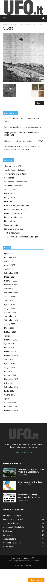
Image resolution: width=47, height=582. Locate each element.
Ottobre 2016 (10, 383)
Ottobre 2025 (10, 261)
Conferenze (9, 178)
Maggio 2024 (9, 277)
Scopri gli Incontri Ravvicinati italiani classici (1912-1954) (21, 133)
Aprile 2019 (9, 336)
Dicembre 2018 (10, 340)
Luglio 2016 (9, 391)
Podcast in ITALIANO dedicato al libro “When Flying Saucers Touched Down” (22, 148)
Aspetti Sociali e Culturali (14, 170)
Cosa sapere (9, 189)
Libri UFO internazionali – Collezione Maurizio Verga (22, 119)
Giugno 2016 (9, 395)
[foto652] (23, 81)
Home (5, 24)
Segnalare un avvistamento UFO (22, 558)
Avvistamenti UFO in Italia (15, 174)
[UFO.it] (23, 7)
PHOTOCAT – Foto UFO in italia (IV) (22, 24)
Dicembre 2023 (10, 281)
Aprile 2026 (9, 253)
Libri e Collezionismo (13, 213)
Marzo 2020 (9, 328)
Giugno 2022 (9, 308)
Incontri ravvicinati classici (15, 209)
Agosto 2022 (9, 304)
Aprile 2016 (9, 398)
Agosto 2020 (9, 324)
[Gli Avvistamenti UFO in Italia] (9, 485)
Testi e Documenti (12, 233)
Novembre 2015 (11, 410)
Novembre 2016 (11, 379)
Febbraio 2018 (10, 351)
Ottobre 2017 (10, 359)
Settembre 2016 (11, 387)
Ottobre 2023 (10, 288)
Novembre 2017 (11, 355)
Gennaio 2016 (10, 402)
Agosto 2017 (9, 363)
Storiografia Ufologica (13, 229)
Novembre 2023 (11, 284)
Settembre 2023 (11, 292)
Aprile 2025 (9, 269)
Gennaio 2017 (10, 375)
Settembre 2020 (11, 320)
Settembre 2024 (11, 273)
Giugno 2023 (9, 296)
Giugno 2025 (9, 265)
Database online (11, 193)
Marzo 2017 (9, 371)
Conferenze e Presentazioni (16, 181)
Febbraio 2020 (10, 332)
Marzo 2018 (9, 347)
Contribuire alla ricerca (13, 185)
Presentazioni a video (13, 217)
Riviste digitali (10, 221)
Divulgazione (9, 197)
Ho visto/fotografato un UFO (16, 205)
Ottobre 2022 (10, 300)
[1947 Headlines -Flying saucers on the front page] (9, 497)
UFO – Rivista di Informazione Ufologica (21, 236)
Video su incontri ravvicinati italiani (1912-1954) (23, 141)
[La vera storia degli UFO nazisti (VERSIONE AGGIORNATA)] (9, 472)
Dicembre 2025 (10, 257)
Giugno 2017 (9, 367)
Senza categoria (11, 225)
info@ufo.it (28, 452)
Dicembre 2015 (10, 406)
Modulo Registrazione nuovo (18, 561)
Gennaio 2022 (10, 312)
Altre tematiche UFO (12, 166)
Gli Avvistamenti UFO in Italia (30, 482)
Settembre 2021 (11, 316)
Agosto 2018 (9, 343)
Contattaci (35, 561)
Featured (8, 201)
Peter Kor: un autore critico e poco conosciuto (22, 127)
